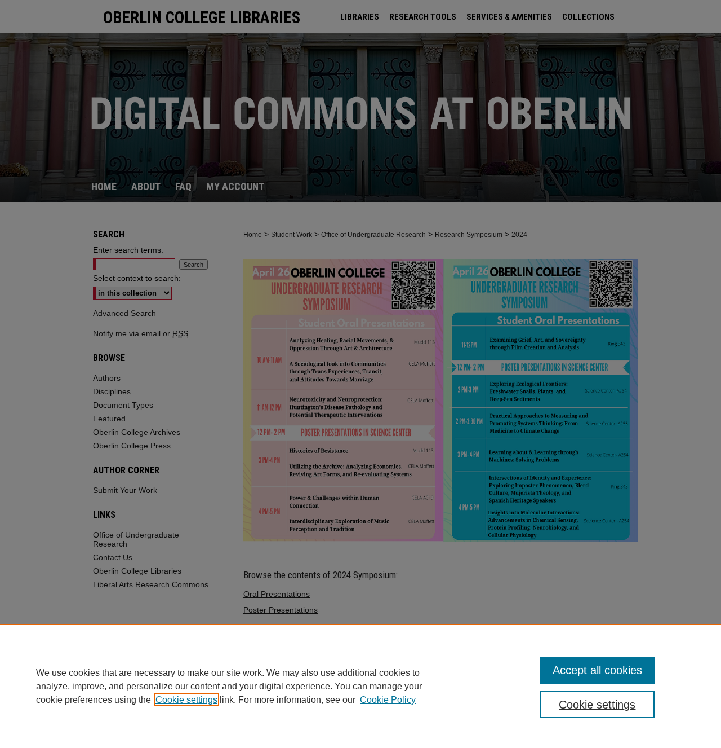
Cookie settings (186, 700)
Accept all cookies (597, 670)
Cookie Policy (388, 700)
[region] (360, 686)
